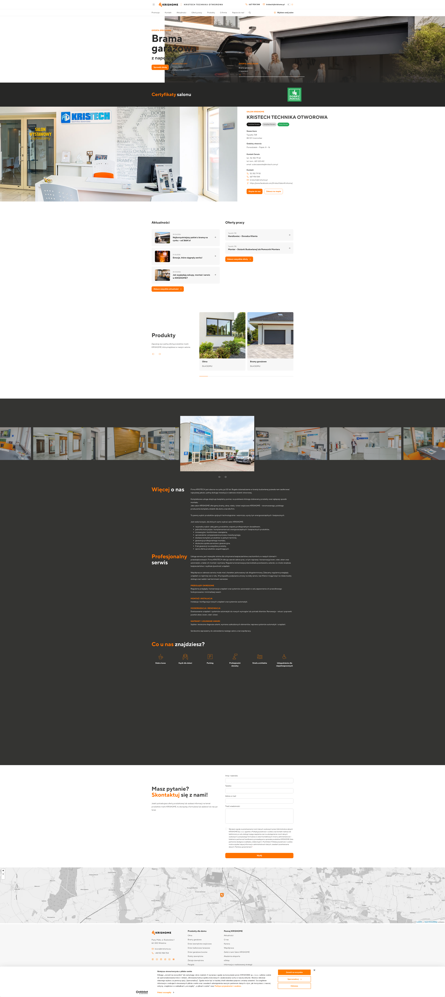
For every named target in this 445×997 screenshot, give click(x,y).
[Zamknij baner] (314, 970)
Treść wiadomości (232, 806)
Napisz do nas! (238, 12)
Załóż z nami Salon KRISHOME (237, 952)
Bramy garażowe (195, 939)
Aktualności (181, 12)
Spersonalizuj (293, 979)
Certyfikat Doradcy (254, 124)
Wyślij (259, 855)
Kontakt (168, 12)
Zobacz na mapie (273, 191)
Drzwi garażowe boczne (197, 952)
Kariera (227, 944)
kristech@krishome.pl (275, 4)
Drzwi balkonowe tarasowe (199, 948)
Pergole (191, 964)
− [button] (3, 874)
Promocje (156, 12)
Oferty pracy (196, 12)
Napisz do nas (255, 191)
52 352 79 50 (255, 173)
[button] (205, 68)
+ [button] (3, 870)
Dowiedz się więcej (162, 67)
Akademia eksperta (232, 956)
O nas (226, 939)
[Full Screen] (3, 877)
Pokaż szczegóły (164, 992)
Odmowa (294, 986)
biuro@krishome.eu (163, 949)
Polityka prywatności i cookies (281, 842)
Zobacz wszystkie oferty (237, 259)
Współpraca (229, 948)
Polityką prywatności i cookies (262, 832)
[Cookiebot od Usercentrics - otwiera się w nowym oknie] (142, 992)
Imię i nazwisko (231, 776)
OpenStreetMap (430, 921)
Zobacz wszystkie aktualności (166, 289)
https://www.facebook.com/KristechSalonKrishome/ (271, 183)
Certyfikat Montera (269, 124)
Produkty (211, 12)
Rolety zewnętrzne (195, 956)
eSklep (227, 960)
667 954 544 (254, 4)
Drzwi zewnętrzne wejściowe (200, 944)
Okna (190, 935)
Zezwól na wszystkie (294, 972)
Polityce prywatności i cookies (228, 986)
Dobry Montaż (283, 124)
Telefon (228, 786)
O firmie (223, 12)
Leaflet (419, 921)
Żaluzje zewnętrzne (196, 960)
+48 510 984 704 (162, 953)
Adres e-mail (230, 796)
